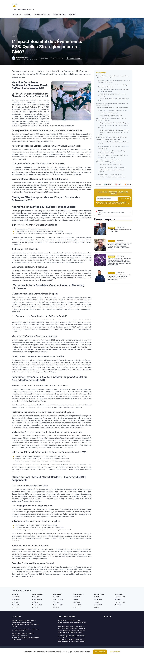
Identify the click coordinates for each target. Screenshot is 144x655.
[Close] (107, 322)
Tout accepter (100, 652)
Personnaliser (115, 652)
